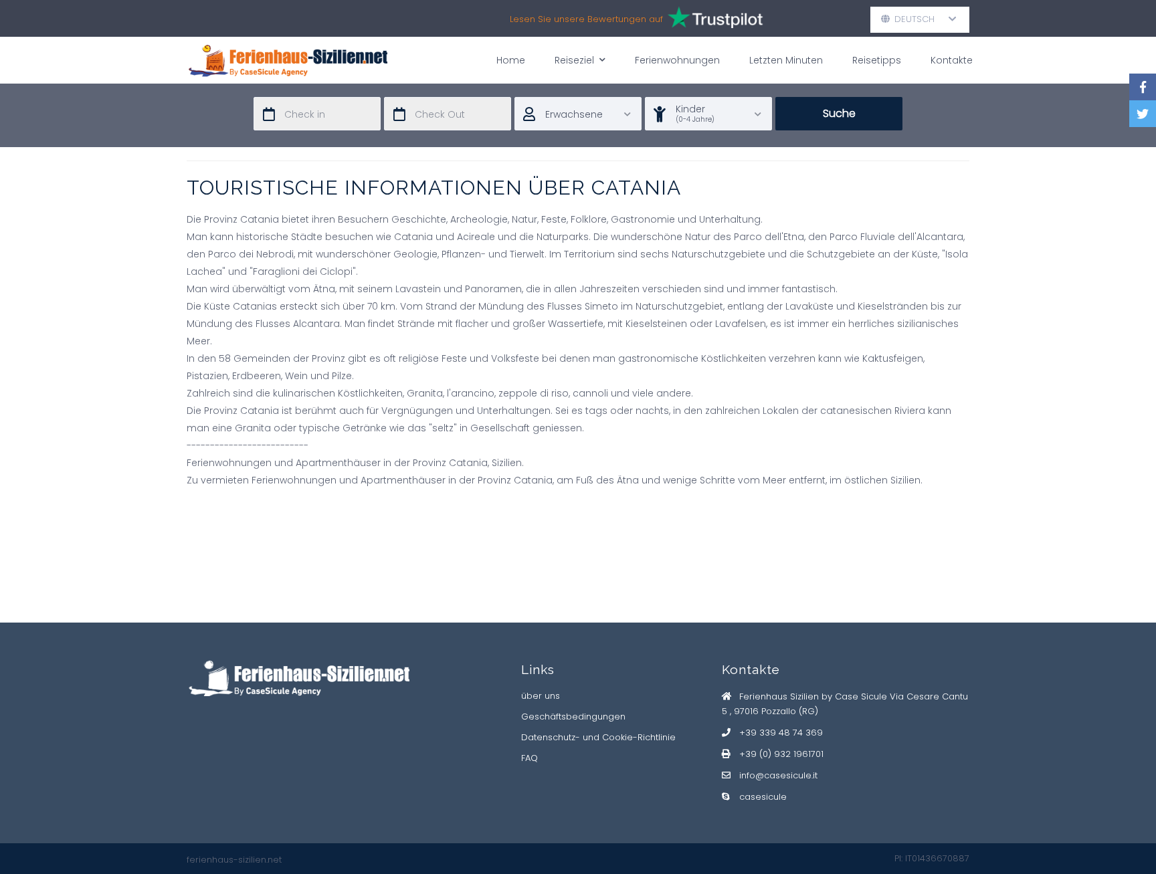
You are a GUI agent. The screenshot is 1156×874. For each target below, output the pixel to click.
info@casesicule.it (778, 775)
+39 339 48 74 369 (781, 732)
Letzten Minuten (786, 60)
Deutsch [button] (920, 19)
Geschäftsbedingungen (573, 716)
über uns (540, 695)
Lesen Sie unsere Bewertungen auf (588, 19)
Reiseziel (574, 60)
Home (510, 60)
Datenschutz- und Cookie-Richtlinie (598, 737)
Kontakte (952, 60)
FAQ (529, 758)
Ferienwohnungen (677, 60)
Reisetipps (876, 60)
